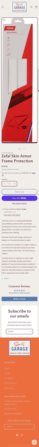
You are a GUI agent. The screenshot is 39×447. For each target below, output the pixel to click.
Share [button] (6, 278)
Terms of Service (10, 383)
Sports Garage (16, 445)
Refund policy (9, 388)
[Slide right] (24, 148)
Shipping (4, 169)
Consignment (9, 378)
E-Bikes (7, 373)
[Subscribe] (30, 331)
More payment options (19, 203)
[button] (2, 7)
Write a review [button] (19, 299)
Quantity (4, 179)
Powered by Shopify (25, 445)
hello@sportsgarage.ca (13, 413)
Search (7, 368)
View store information (12, 215)
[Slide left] (14, 148)
